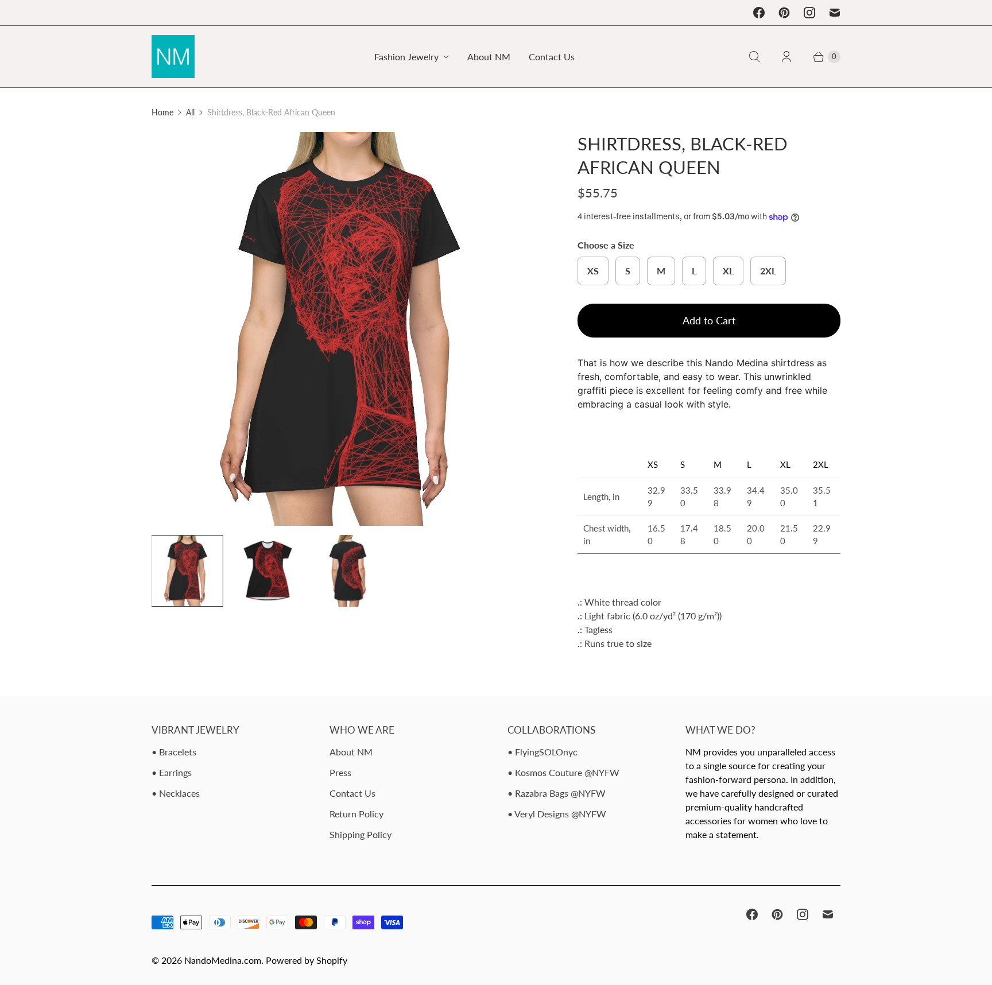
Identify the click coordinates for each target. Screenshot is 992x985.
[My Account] (786, 57)
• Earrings (172, 772)
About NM (488, 56)
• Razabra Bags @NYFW (556, 793)
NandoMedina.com (222, 960)
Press (340, 772)
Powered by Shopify (306, 960)
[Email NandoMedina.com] (834, 12)
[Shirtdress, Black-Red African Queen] (348, 329)
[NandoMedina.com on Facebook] (759, 12)
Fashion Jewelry (406, 56)
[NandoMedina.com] (173, 56)
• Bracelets (174, 751)
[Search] (754, 57)
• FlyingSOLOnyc (542, 751)
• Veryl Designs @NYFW (556, 813)
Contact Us (552, 56)
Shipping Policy (361, 834)
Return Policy (356, 813)
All (190, 112)
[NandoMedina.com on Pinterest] (784, 12)
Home (162, 112)
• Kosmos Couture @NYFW (563, 772)
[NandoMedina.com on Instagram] (809, 12)
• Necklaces (176, 793)
